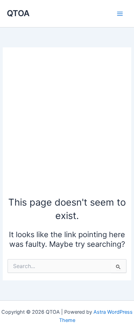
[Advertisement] (67, 125)
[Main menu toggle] (120, 14)
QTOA (18, 13)
